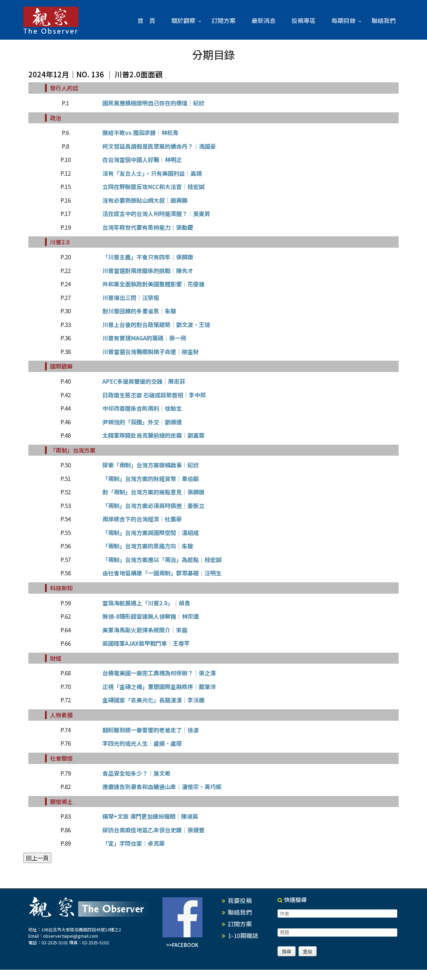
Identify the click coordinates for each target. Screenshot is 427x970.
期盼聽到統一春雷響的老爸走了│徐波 (150, 730)
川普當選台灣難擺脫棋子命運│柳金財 (150, 351)
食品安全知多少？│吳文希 (136, 773)
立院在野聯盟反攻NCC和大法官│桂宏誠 (153, 186)
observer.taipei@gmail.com (70, 936)
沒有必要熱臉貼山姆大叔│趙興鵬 (144, 200)
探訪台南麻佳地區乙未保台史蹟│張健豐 (153, 830)
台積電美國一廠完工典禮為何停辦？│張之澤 (159, 673)
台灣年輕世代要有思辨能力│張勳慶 (147, 227)
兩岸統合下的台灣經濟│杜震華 (142, 519)
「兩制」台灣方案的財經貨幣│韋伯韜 (150, 478)
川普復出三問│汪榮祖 (130, 297)
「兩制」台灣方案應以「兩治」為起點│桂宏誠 (162, 559)
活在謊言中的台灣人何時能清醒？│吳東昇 (156, 213)
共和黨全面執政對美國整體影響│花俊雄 (153, 284)
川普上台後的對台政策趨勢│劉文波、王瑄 (156, 324)
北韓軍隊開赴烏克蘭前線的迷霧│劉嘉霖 (153, 435)
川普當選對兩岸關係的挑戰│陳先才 (147, 270)
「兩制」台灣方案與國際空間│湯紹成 (150, 532)
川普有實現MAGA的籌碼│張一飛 (144, 338)
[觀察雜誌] (50, 21)
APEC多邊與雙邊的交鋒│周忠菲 (143, 381)
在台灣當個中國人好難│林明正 (142, 159)
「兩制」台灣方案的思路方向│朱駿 (147, 546)
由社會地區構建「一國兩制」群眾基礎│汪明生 (162, 573)
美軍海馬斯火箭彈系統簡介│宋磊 (144, 630)
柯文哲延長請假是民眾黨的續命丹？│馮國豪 (159, 146)
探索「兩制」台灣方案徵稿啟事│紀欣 (150, 465)
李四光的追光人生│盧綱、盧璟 (142, 743)
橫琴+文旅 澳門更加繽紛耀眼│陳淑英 (150, 816)
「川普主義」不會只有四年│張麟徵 (147, 257)
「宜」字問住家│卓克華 (133, 843)
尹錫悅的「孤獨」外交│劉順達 (142, 422)
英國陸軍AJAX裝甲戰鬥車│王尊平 (146, 643)
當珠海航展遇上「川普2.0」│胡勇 (146, 603)
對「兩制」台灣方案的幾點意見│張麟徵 (153, 492)
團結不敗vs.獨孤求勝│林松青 (140, 132)
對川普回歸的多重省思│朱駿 (139, 311)
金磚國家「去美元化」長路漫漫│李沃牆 (153, 700)
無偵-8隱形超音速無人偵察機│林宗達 (150, 616)
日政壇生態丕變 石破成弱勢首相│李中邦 (154, 395)
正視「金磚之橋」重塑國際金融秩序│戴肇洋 (159, 686)
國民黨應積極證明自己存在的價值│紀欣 (153, 103)
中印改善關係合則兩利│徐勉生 (142, 408)
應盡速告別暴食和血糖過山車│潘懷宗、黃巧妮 (162, 786)
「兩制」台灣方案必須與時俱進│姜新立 (153, 505)
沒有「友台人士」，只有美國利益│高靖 (152, 173)
